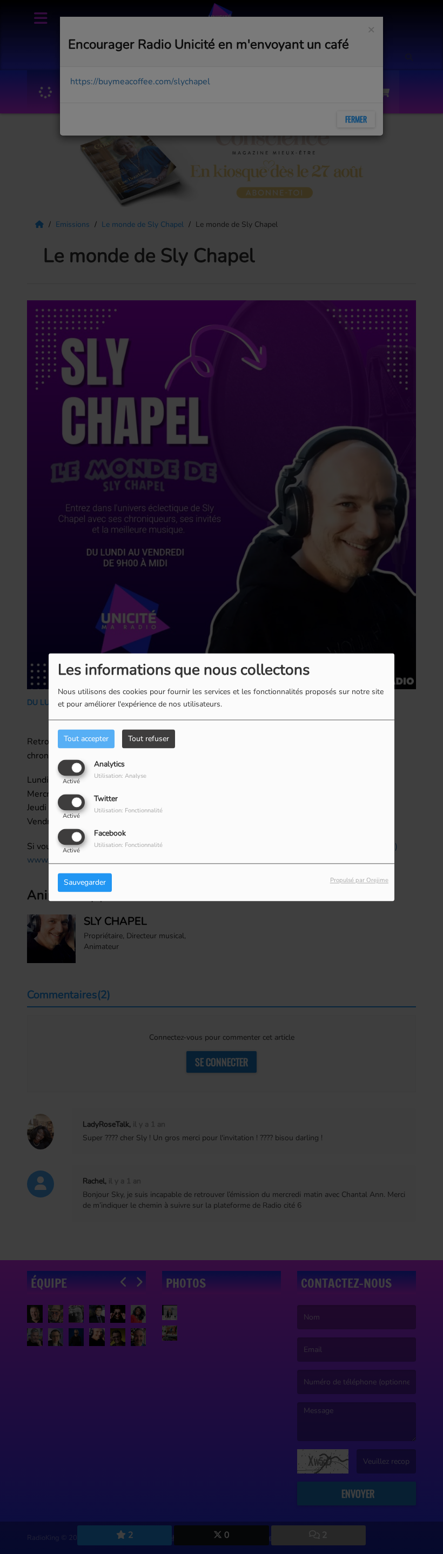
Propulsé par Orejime (359, 880)
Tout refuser (148, 739)
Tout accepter (86, 739)
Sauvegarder (85, 882)
